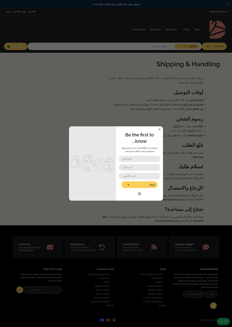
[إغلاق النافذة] (159, 129)
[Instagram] (139, 193)
